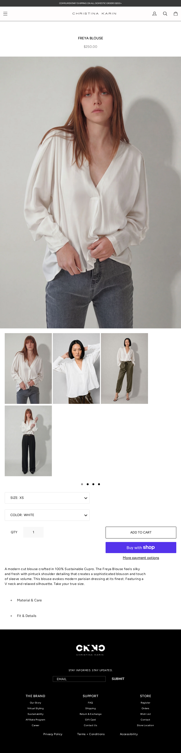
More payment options (141, 558)
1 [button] (82, 484)
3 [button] (93, 484)
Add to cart (141, 532)
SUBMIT (118, 679)
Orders (145, 708)
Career (35, 725)
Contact (145, 719)
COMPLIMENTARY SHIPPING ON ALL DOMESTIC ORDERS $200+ (90, 3)
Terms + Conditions (91, 734)
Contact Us (90, 725)
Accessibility (129, 734)
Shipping (90, 708)
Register (145, 702)
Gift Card (90, 719)
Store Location (145, 725)
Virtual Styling (35, 708)
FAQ (90, 702)
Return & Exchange (91, 714)
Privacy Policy (52, 734)
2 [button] (88, 484)
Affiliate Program (35, 719)
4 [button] (99, 484)
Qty (14, 532)
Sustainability (35, 714)
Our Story (35, 702)
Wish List (145, 714)
